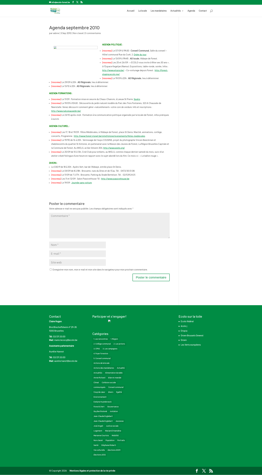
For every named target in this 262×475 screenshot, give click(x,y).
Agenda (191, 11)
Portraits (121, 440)
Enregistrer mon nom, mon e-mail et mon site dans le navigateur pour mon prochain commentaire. (100, 269)
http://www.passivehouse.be (115, 179)
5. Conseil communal (102, 358)
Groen (184, 340)
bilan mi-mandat (114, 378)
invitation (114, 411)
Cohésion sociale (109, 383)
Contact (203, 11)
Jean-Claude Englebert (103, 416)
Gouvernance (113, 407)
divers (110, 392)
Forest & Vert (99, 407)
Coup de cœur (99, 392)
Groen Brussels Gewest (192, 335)
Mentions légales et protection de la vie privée (92, 471)
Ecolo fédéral (187, 321)
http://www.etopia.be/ (113, 70)
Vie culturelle (99, 450)
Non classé (78, 33)
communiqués (99, 387)
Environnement (100, 397)
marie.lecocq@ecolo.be (65, 340)
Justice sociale (112, 426)
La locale (142, 11)
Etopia (184, 331)
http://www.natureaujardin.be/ (66, 111)
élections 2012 (100, 455)
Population (110, 440)
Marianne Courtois (101, 435)
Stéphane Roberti (108, 445)
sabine (56, 33)
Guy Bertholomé (100, 411)
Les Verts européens (191, 345)
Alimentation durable (114, 373)
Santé (96, 445)
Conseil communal (115, 387)
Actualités (175, 11)
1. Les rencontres (101, 339)
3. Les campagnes (110, 349)
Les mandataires (159, 11)
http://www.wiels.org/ (114, 148)
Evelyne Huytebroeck (103, 402)
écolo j (184, 326)
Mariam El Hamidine (113, 431)
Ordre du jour (140, 54)
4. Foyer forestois (101, 354)
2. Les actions (119, 344)
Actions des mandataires (104, 368)
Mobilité (115, 435)
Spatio (137, 99)
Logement (98, 431)
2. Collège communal (102, 344)
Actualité (121, 368)
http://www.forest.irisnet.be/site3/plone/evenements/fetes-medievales (109, 136)
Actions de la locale (101, 363)
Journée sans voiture (81, 183)
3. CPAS (97, 349)
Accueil (130, 11)
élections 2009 (114, 450)
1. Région (114, 339)
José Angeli (98, 426)
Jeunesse (120, 421)
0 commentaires (93, 33)
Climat (96, 383)
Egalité (119, 392)
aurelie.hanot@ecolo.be (65, 361)
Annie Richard (99, 378)
